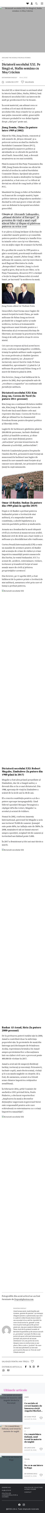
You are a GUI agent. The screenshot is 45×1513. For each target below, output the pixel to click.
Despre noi (6, 1487)
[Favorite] (27, 3)
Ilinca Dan (31, 1448)
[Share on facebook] (25, 1366)
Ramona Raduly (10, 77)
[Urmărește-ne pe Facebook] (19, 1505)
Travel (27, 1459)
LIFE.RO (9, 3)
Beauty (27, 1428)
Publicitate (6, 1490)
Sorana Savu (32, 1474)
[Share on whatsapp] (3, 1370)
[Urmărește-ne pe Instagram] (24, 1505)
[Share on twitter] (30, 1366)
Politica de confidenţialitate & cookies (10, 1495)
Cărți (26, 1397)
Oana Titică (31, 1417)
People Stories (24, 57)
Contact (27, 1492)
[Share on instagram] (33, 1366)
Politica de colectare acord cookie (33, 1488)
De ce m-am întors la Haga (33, 1466)
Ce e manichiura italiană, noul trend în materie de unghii (33, 1438)
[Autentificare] (31, 3)
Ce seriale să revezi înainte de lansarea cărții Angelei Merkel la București (33, 1407)
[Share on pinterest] (38, 1366)
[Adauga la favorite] (22, 82)
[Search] (36, 3)
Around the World (10, 57)
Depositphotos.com (23, 1299)
